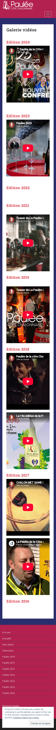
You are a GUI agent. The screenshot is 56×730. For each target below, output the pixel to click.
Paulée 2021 (8, 668)
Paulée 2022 (8, 674)
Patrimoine (7, 650)
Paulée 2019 (8, 662)
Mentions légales (10, 705)
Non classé (8, 644)
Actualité (6, 638)
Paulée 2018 (8, 656)
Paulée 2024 (8, 687)
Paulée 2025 (8, 693)
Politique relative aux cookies (26, 717)
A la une (6, 632)
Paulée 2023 (8, 680)
